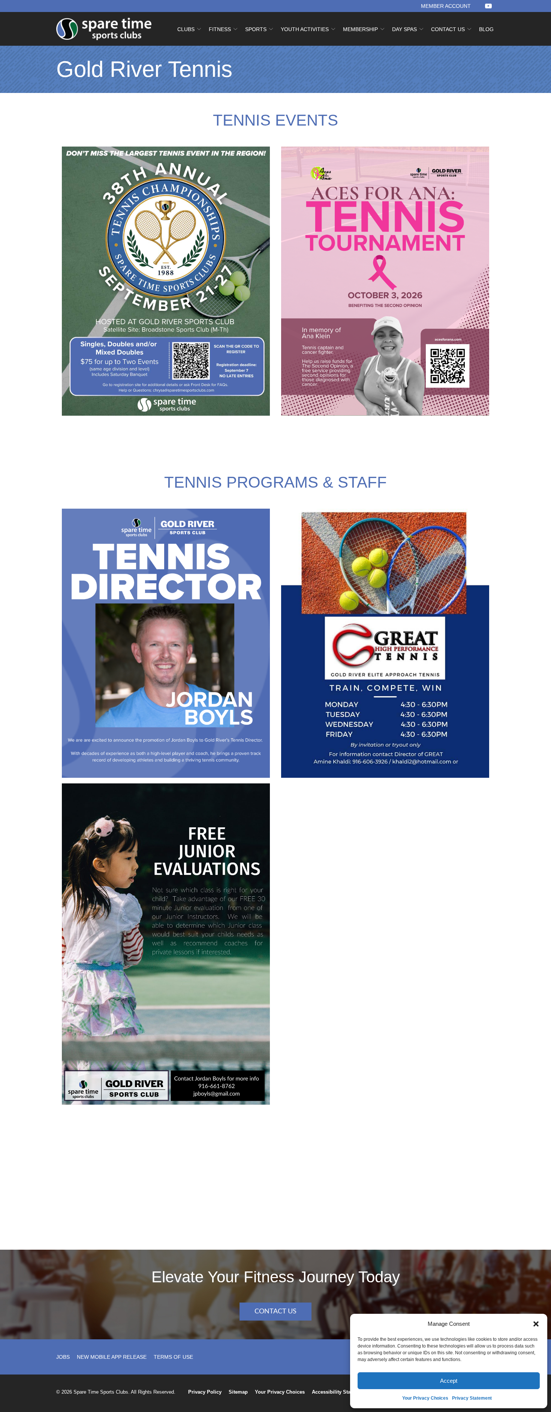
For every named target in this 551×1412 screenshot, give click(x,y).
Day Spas (404, 29)
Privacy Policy (205, 1392)
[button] (536, 1324)
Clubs (186, 29)
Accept (448, 1381)
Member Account (446, 6)
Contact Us (448, 29)
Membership (360, 29)
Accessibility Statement (339, 1392)
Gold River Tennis (144, 69)
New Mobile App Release (112, 1357)
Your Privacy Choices (425, 1398)
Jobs (63, 1357)
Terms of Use (173, 1357)
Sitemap (238, 1392)
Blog (486, 29)
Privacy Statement (472, 1398)
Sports (256, 29)
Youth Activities (305, 29)
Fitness (220, 29)
